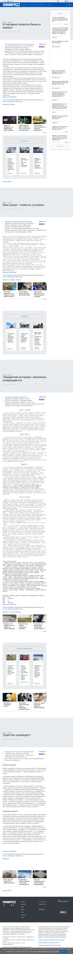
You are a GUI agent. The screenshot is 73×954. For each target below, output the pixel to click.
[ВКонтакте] (42, 47)
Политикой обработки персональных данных (48, 951)
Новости (23, 4)
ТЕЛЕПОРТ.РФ (11, 101)
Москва (19, 279)
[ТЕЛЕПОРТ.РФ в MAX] (58, 1)
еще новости (60, 146)
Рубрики (30, 4)
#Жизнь (66, 24)
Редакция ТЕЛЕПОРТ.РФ (9, 97)
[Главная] (11, 4)
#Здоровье (10, 683)
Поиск (22, 917)
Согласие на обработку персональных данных (49, 945)
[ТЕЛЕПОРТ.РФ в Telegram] (60, 1)
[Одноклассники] (44, 47)
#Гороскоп (54, 37)
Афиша (49, 4)
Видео (22, 906)
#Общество (10, 173)
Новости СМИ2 (7, 181)
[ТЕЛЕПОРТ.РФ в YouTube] (70, 1)
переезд (13, 279)
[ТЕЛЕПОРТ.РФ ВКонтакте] (62, 1)
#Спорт (66, 131)
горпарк (12, 104)
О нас (22, 912)
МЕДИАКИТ (42, 909)
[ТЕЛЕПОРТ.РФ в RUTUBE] (68, 1)
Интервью (23, 904)
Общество (6, 104)
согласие (25, 948)
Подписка (23, 914)
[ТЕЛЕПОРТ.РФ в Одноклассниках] (64, 1)
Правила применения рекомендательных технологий (51, 939)
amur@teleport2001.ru (8, 944)
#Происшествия (56, 46)
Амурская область (40, 4)
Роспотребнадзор (16, 612)
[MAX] (40, 47)
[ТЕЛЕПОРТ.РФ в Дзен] (66, 1)
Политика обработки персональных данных (49, 942)
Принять (63, 951)
